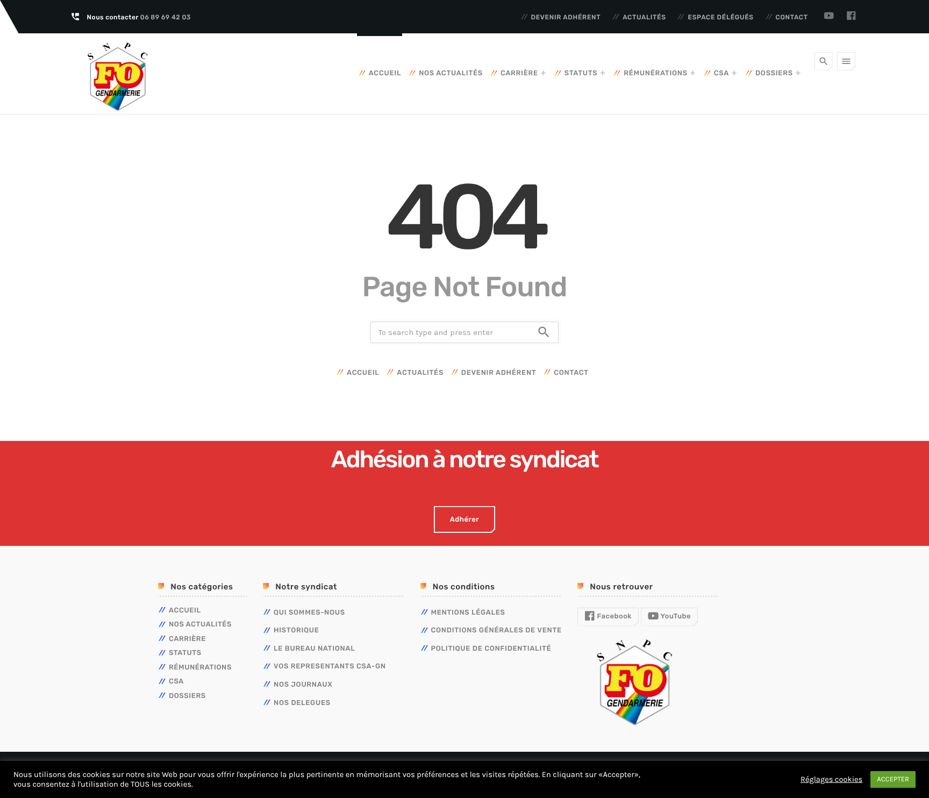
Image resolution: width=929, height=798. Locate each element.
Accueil (385, 73)
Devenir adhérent (566, 17)
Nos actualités (451, 73)
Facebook (613, 616)
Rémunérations (655, 73)
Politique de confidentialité (491, 649)
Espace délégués (720, 17)
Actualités (644, 17)
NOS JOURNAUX (303, 685)
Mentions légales (468, 613)
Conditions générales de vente (496, 630)
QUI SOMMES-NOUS (309, 613)
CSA (721, 73)
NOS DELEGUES (302, 703)
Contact (792, 17)
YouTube (675, 616)
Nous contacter (139, 17)
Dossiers (774, 73)
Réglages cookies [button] (831, 779)
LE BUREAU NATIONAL (314, 649)
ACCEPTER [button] (893, 779)
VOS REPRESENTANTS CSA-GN (330, 666)
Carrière (519, 73)
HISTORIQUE (296, 630)
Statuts (581, 73)
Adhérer (464, 520)
